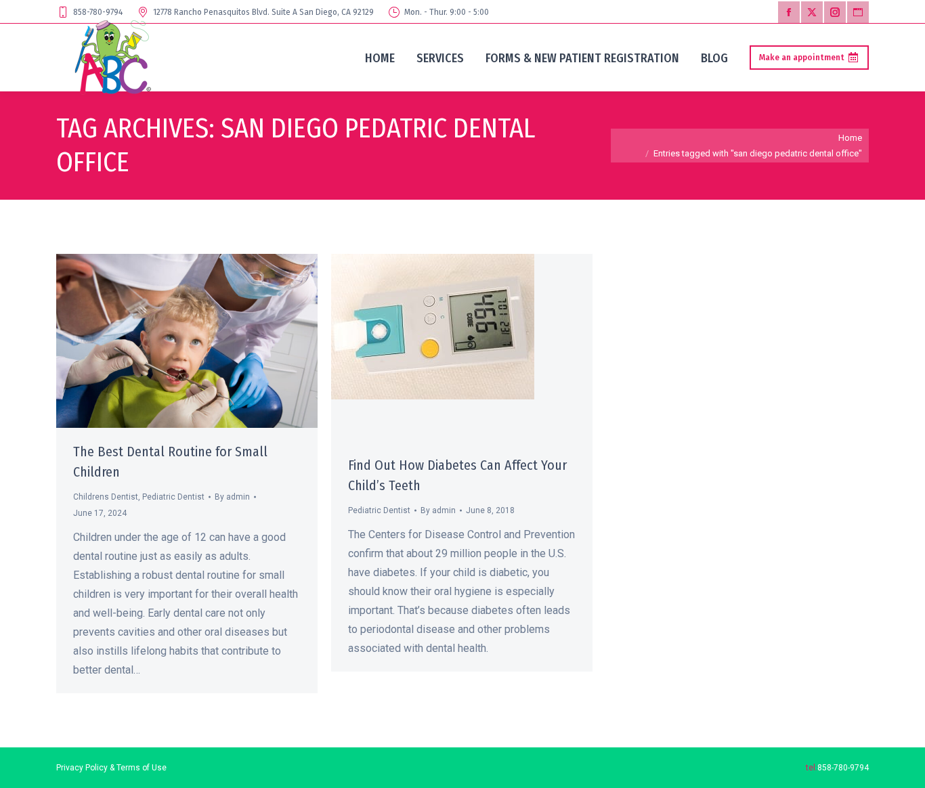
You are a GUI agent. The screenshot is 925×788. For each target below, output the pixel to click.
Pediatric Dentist (173, 497)
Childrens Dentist (105, 497)
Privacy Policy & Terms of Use (111, 767)
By (232, 497)
